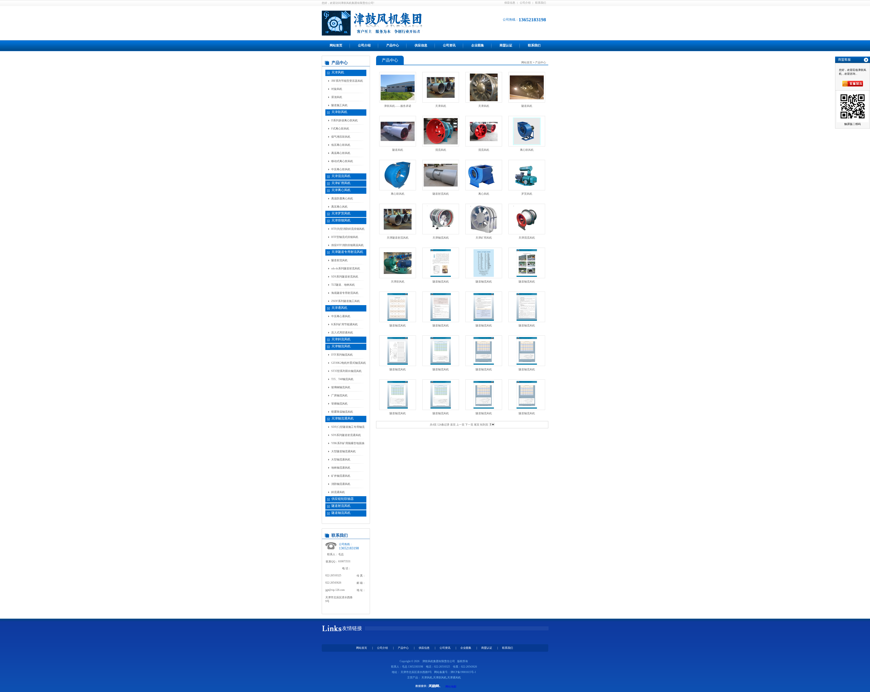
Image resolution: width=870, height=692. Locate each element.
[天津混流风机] (527, 219)
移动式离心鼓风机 (342, 161)
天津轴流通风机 (342, 418)
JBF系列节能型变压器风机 (347, 80)
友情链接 (352, 628)
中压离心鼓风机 (340, 169)
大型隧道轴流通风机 (343, 451)
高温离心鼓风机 (340, 153)
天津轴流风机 (340, 346)
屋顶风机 (336, 97)
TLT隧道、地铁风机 (343, 284)
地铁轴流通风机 (340, 467)
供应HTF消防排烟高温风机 (347, 245)
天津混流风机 (340, 176)
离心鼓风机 (527, 149)
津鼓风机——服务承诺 (397, 106)
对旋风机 (336, 89)
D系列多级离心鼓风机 (344, 120)
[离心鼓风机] (527, 131)
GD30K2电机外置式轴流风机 (348, 362)
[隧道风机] (527, 87)
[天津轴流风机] (441, 219)
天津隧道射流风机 (397, 237)
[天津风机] (441, 87)
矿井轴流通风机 (340, 475)
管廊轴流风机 (339, 403)
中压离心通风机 (340, 316)
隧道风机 (526, 106)
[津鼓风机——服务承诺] (397, 87)
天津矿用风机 (340, 183)
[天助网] (429, 686)
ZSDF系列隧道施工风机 (345, 301)
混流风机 (440, 149)
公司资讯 (449, 45)
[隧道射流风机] (441, 175)
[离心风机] (484, 175)
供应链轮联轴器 (342, 498)
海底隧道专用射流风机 (344, 293)
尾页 (476, 424)
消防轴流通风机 (340, 484)
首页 (453, 424)
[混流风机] (441, 131)
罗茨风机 (526, 193)
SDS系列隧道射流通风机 (346, 435)
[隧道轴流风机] (441, 263)
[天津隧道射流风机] (397, 219)
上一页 (460, 424)
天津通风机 (339, 307)
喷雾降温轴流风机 (342, 411)
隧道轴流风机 (340, 513)
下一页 (469, 424)
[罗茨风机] (527, 175)
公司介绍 (525, 2)
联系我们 (540, 2)
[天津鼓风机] (397, 263)
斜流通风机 (338, 492)
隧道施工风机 (339, 105)
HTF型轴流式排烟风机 (344, 237)
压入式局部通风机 (342, 332)
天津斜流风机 (340, 339)
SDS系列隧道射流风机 (344, 276)
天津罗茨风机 (340, 213)
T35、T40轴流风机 (342, 379)
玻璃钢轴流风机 (340, 387)
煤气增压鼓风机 (340, 136)
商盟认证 (506, 45)
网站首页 (336, 45)
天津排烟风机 (340, 220)
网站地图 (450, 686)
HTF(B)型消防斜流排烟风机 (348, 228)
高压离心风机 (339, 206)
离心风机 (483, 193)
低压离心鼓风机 (340, 144)
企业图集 (477, 45)
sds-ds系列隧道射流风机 (345, 268)
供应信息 (509, 2)
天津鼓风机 (339, 112)
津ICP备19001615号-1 (463, 672)
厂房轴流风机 (339, 395)
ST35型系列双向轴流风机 (346, 371)
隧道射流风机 (339, 260)
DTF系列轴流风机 (342, 354)
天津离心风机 (340, 190)
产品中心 (392, 45)
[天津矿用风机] (484, 219)
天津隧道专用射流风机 (347, 252)
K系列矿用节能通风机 (344, 324)
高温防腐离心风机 (342, 198)
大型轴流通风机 (340, 459)
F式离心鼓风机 (340, 128)
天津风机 (337, 72)
